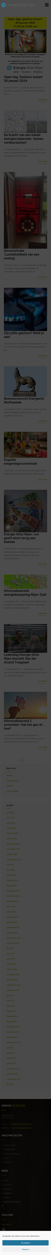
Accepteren (25, 1243)
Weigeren (25, 1249)
